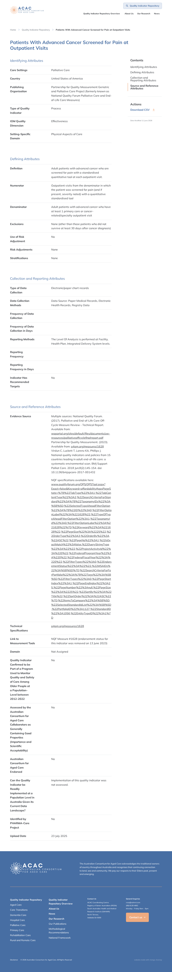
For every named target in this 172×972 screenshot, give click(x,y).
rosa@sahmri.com (133, 902)
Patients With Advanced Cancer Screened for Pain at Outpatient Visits (93, 29)
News (157, 13)
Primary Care (17, 930)
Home (13, 29)
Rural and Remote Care (23, 940)
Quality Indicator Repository (36, 29)
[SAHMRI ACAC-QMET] (27, 10)
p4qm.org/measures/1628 (87, 446)
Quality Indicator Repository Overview (101, 13)
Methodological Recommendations (59, 930)
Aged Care (16, 904)
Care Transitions (19, 909)
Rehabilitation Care (20, 935)
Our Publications (57, 923)
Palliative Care (18, 925)
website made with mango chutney (148, 960)
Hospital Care (17, 920)
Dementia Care (18, 915)
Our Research (56, 918)
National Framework (60, 937)
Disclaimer (14, 960)
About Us (129, 13)
